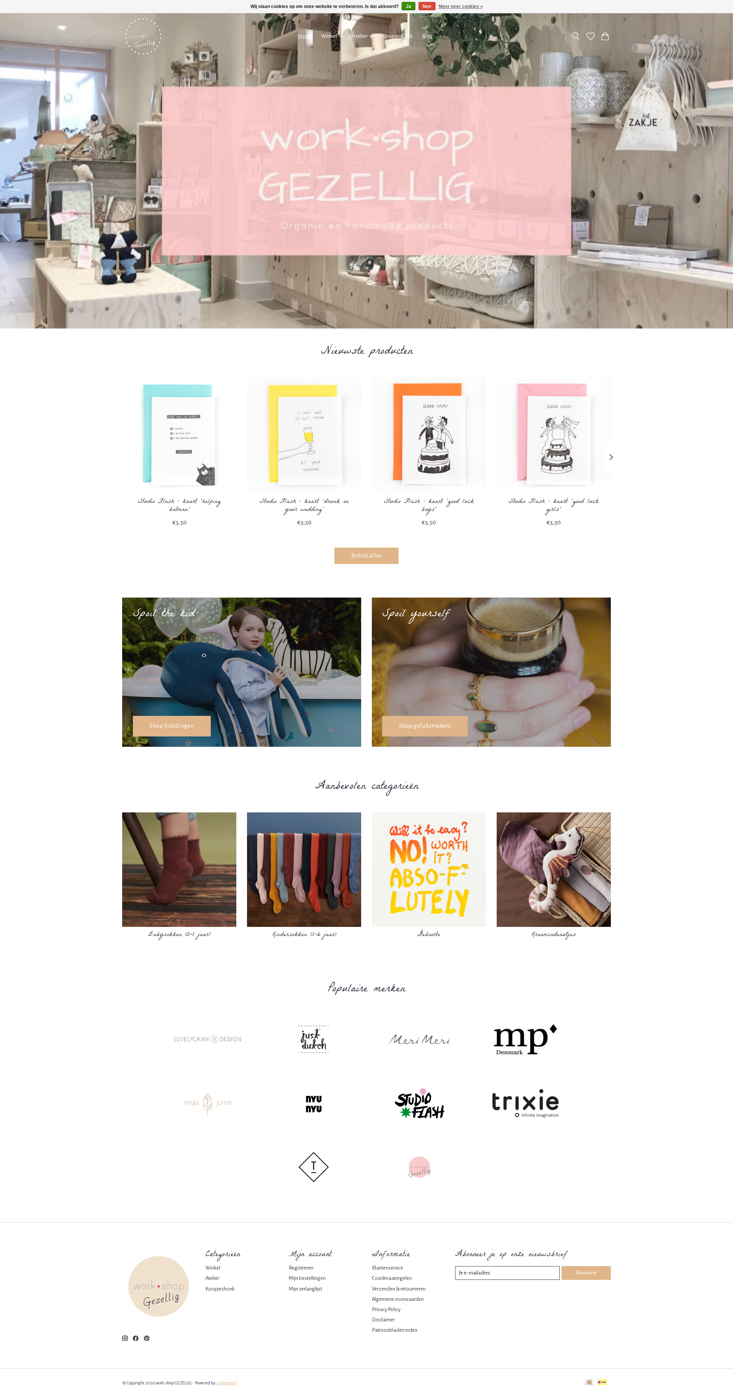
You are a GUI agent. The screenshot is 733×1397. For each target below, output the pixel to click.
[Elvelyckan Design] (207, 1040)
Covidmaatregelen (392, 1278)
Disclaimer (383, 1320)
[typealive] (313, 1168)
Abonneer (586, 1273)
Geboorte (429, 935)
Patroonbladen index (394, 1330)
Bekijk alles (366, 555)
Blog (427, 36)
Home (305, 36)
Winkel (212, 1268)
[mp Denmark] (525, 1040)
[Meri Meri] (419, 1040)
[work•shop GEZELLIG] (143, 36)
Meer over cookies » (461, 6)
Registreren (301, 1268)
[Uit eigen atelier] (419, 1168)
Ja (408, 6)
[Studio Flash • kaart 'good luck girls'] (554, 434)
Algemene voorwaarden (398, 1299)
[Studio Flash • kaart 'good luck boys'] (429, 434)
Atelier (212, 1278)
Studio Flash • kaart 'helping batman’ (179, 505)
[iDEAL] (602, 1382)
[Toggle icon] (575, 36)
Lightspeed (226, 1383)
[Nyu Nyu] (313, 1104)
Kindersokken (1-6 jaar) (304, 935)
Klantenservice (387, 1268)
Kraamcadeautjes (553, 935)
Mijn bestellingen (307, 1278)
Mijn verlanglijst (305, 1289)
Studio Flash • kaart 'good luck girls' (554, 505)
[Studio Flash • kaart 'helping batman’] (179, 434)
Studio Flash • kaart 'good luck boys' (429, 505)
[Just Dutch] (313, 1040)
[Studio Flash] (419, 1104)
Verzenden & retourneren (399, 1289)
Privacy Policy (386, 1309)
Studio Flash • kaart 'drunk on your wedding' (304, 505)
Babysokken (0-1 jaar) (179, 935)
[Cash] (589, 1382)
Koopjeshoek (397, 36)
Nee (427, 6)
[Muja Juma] (207, 1104)
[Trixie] (525, 1104)
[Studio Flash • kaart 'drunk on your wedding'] (304, 434)
